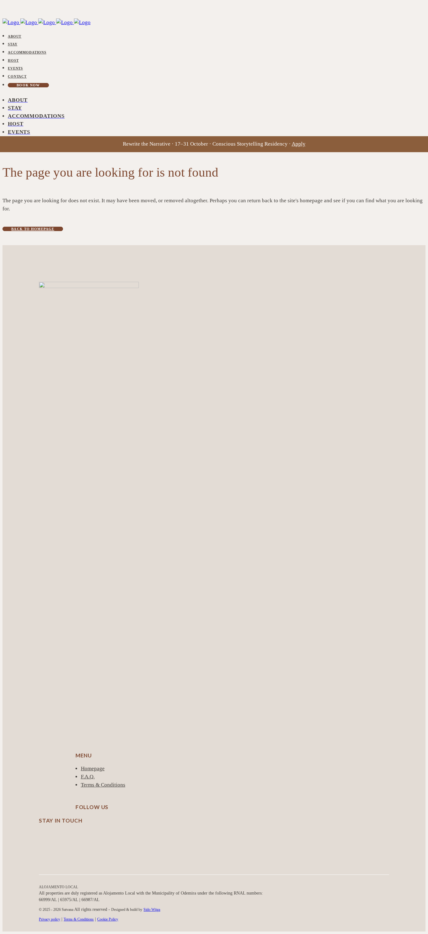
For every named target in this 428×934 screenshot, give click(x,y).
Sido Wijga (152, 909)
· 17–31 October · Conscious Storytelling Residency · (214, 144)
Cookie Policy (107, 919)
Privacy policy (49, 919)
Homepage (93, 768)
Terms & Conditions (103, 785)
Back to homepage (32, 229)
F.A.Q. (88, 777)
